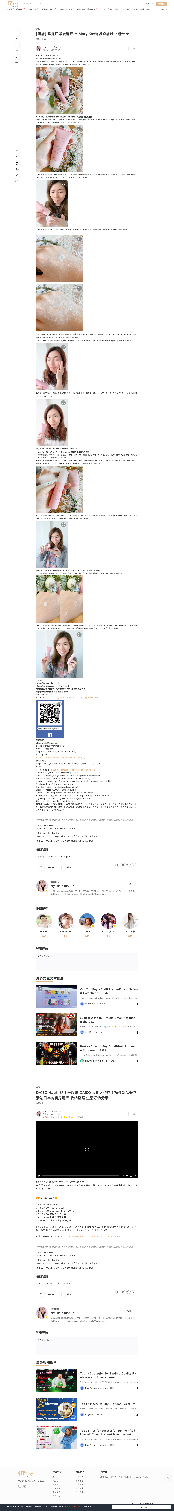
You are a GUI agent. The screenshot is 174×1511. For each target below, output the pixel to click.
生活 (142, 9)
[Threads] (16, 195)
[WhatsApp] (16, 188)
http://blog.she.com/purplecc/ (61, 784)
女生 (123, 9)
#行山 (107, 1476)
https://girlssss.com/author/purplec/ (73, 769)
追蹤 (133, 48)
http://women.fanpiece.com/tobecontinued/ (68, 778)
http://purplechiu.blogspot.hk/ (62, 786)
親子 (136, 9)
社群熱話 (32, 9)
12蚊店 (67, 1283)
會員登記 (149, 3)
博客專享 (91, 9)
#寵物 (101, 1476)
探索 (62, 9)
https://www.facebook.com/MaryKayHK (52, 686)
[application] (87, 1149)
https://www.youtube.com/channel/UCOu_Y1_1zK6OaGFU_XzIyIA (68, 763)
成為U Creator (48, 9)
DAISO (49, 1283)
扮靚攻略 (83, 836)
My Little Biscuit (52, 47)
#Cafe (126, 1476)
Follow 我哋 (87, 841)
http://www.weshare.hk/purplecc (62, 789)
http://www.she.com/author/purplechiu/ (56, 751)
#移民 (145, 1476)
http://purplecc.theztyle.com (60, 801)
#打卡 (113, 1476)
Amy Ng (44, 931)
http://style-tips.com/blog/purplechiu (71, 798)
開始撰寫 (162, 3)
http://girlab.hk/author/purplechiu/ (61, 772)
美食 (110, 9)
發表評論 (44, 956)
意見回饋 (57, 1492)
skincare (52, 856)
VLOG (103, 9)
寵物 (148, 9)
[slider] (80, 1175)
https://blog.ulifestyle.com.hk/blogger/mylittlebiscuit (73, 775)
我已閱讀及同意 (141, 1507)
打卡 (51, 836)
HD (135, 1176)
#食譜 (120, 1476)
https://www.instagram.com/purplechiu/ (60, 757)
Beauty (40, 856)
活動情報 (93, 836)
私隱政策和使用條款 (73, 1506)
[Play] (39, 1176)
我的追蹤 (80, 1488)
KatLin (87, 931)
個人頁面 (80, 1476)
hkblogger (66, 856)
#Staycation (136, 1476)
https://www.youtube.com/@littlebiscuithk (94, 1236)
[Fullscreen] (131, 1176)
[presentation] (36, 922)
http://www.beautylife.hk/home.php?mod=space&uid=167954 (78, 795)
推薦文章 (70, 9)
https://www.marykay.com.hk (48, 683)
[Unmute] (127, 1176)
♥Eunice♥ (65, 931)
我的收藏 (80, 1484)
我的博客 (80, 1492)
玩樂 (129, 9)
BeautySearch (108, 931)
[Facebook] (16, 181)
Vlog (39, 1283)
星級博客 (81, 9)
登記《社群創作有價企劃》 (66, 828)
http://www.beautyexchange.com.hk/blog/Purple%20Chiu (82, 781)
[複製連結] (16, 202)
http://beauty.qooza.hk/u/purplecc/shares (72, 792)
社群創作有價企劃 (15, 9)
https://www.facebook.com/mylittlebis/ (74, 697)
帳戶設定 (80, 1480)
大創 (58, 1283)
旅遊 (116, 9)
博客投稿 (57, 1495)
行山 (155, 9)
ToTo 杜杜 (130, 931)
